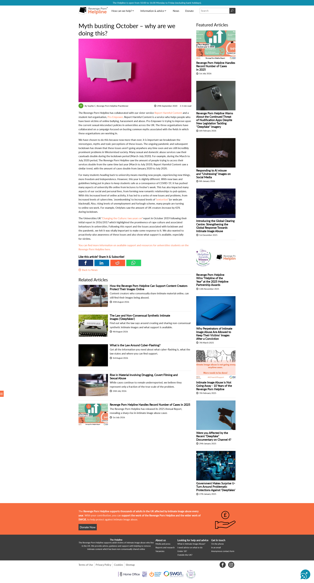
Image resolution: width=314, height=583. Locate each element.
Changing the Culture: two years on (122, 218)
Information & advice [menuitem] (152, 11)
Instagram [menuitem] (231, 565)
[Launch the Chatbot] (305, 574)
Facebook (85, 263)
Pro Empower (115, 117)
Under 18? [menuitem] (182, 551)
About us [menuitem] (161, 540)
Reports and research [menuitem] (165, 547)
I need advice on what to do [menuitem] (190, 547)
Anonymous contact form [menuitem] (222, 551)
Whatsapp (133, 263)
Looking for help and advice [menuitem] (192, 540)
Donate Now (88, 527)
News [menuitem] (176, 11)
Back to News (90, 270)
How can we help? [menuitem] (121, 11)
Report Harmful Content (168, 113)
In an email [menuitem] (216, 547)
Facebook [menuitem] (222, 565)
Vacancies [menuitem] (160, 551)
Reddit (117, 263)
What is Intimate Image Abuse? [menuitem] (191, 543)
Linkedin (101, 263)
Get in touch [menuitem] (218, 540)
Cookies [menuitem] (118, 564)
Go (232, 11)
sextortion (162, 199)
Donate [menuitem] (189, 11)
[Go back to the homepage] (93, 11)
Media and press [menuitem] (163, 543)
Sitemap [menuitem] (130, 564)
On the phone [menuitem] (217, 543)
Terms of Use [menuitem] (85, 564)
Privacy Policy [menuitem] (103, 564)
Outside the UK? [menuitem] (184, 554)
